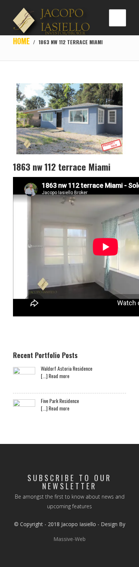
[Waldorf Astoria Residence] (24, 378)
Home (21, 40)
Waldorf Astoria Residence (66, 368)
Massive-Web (69, 538)
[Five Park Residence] (24, 410)
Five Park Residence (60, 401)
